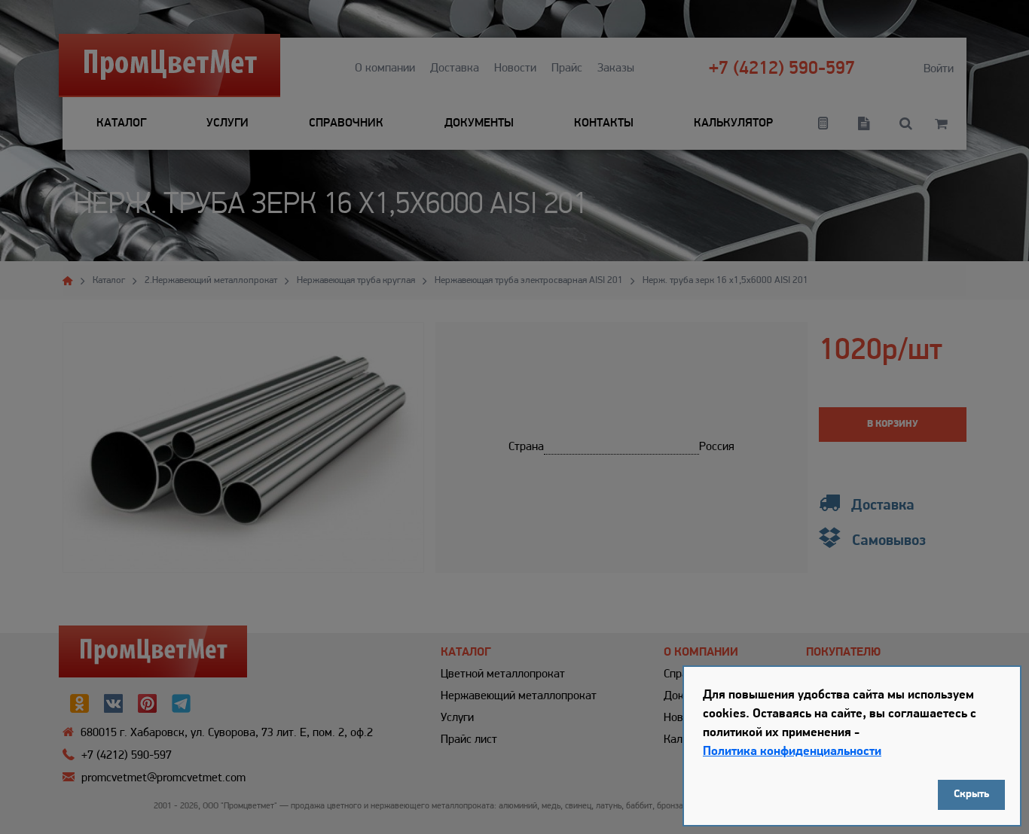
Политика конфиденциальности (792, 751)
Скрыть (971, 794)
